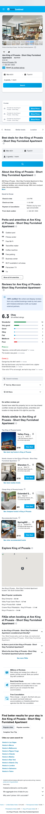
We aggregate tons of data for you (15, 791)
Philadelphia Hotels (11, 809)
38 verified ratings (17, 67)
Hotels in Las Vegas (9, 742)
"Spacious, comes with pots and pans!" (18, 350)
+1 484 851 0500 (8, 65)
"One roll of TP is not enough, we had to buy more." (22, 369)
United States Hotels (12, 805)
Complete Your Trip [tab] (10, 732)
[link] (17, 452)
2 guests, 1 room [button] (10, 80)
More (3, 189)
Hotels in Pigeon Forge (10, 751)
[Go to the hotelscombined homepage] (15, 9)
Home (2, 805)
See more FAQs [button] (22, 658)
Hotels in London (8, 765)
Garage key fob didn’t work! (14, 362)
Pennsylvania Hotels (32, 805)
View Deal (29, 447)
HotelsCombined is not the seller (15, 788)
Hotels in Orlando (8, 754)
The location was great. (13, 353)
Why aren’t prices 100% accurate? (15, 795)
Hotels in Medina (8, 757)
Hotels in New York (9, 760)
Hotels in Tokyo (8, 771)
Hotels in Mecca (8, 745)
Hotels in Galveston (9, 768)
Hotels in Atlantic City (10, 763)
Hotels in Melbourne (9, 748)
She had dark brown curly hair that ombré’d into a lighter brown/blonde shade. (20, 365)
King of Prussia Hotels (29, 809)
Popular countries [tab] (23, 727)
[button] (3, 9)
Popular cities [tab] (8, 727)
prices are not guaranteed (10, 782)
